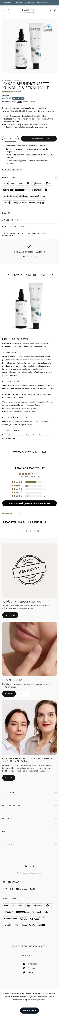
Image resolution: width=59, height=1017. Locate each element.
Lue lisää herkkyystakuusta (12, 170)
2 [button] (26, 531)
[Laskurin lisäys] (15, 138)
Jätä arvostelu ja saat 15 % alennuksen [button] (29, 503)
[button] (3, 10)
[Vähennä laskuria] (5, 138)
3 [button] (31, 531)
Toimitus (19, 102)
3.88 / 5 (37, 474)
